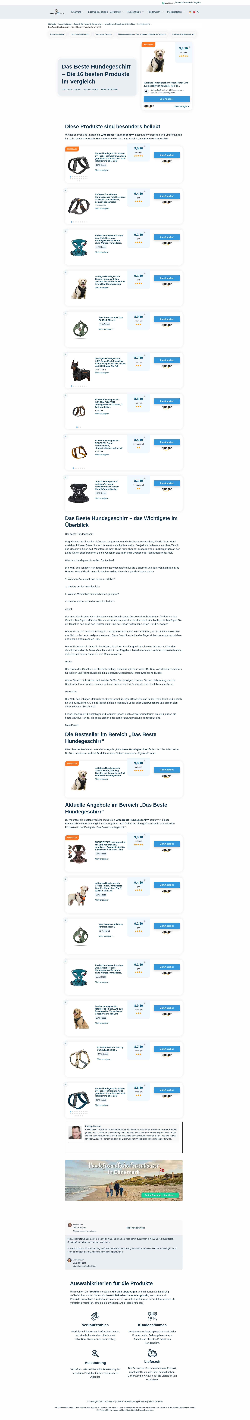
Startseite (52, 24)
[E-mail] (70, 1147)
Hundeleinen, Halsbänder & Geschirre (119, 24)
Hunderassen (154, 12)
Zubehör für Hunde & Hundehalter (88, 24)
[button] (198, 12)
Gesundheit (115, 12)
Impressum (110, 1401)
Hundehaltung (134, 12)
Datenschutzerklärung (126, 1401)
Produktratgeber (174, 12)
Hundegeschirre (143, 24)
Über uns (142, 1401)
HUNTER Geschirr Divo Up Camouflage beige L (110, 1048)
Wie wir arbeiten (155, 1401)
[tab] (70, 176)
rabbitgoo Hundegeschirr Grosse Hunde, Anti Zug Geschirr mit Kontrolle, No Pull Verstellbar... (166, 85)
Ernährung (76, 12)
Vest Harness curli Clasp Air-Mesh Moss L (111, 318)
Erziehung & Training (98, 12)
